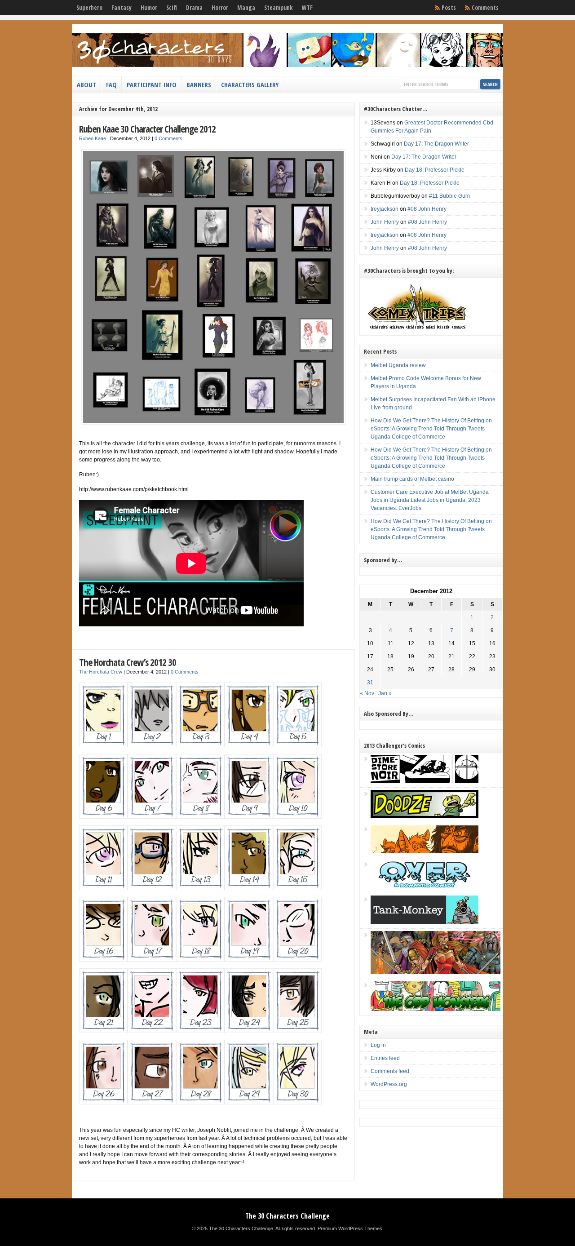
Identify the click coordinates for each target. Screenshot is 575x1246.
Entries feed (385, 1058)
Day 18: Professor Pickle (434, 170)
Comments (485, 8)
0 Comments (168, 138)
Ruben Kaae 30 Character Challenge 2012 (147, 128)
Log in (378, 1045)
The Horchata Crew (100, 671)
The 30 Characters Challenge (287, 1216)
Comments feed (390, 1071)
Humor (149, 8)
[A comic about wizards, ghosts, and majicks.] (424, 851)
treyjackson (384, 209)
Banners (198, 84)
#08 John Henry (427, 209)
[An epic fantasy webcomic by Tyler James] (435, 972)
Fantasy (121, 8)
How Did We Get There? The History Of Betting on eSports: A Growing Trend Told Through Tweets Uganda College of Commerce (431, 428)
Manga (246, 8)
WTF (307, 8)
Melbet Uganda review (398, 365)
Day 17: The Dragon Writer (436, 144)
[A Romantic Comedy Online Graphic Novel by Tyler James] (424, 886)
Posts (449, 8)
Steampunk (278, 8)
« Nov (367, 693)
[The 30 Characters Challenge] (287, 65)
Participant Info (152, 84)
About (86, 84)
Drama (194, 8)
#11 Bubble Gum (449, 196)
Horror (220, 8)
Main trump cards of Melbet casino (412, 479)
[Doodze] (424, 816)
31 (370, 682)
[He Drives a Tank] (424, 922)
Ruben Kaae (92, 138)
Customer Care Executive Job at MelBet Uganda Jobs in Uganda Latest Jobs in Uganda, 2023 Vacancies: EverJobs (430, 500)
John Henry (385, 222)
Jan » (385, 693)
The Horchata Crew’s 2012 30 (127, 662)
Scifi (171, 8)
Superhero (89, 8)
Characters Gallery (250, 84)
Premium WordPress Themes (350, 1228)
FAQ (111, 84)
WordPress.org (389, 1084)
